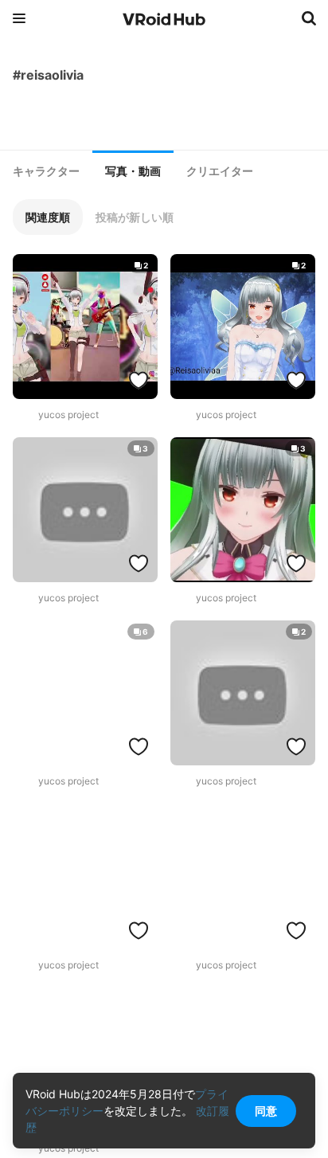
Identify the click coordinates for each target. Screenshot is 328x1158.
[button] (48, 217)
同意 (266, 1110)
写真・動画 (133, 171)
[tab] (46, 171)
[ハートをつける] (138, 380)
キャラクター (46, 171)
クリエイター (219, 171)
